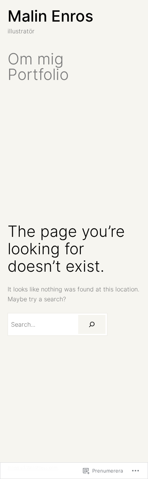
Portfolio (38, 74)
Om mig (36, 59)
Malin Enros (50, 15)
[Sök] (91, 324)
